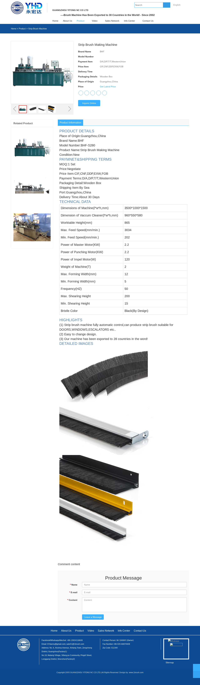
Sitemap (170, 662)
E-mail (73, 592)
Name (73, 584)
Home (55, 21)
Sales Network (112, 21)
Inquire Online (89, 103)
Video (95, 21)
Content (72, 600)
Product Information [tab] (70, 122)
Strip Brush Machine (37, 29)
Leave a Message (93, 617)
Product (80, 21)
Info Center (129, 21)
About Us (67, 21)
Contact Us (147, 21)
